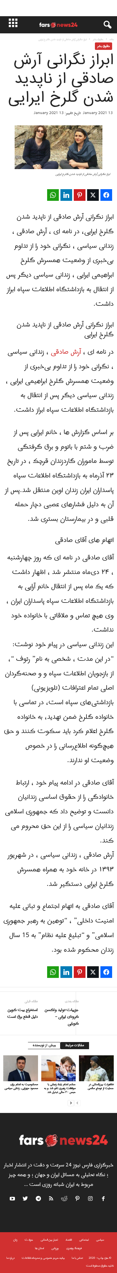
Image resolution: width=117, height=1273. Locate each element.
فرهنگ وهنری (74, 1248)
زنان (15, 1240)
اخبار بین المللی (49, 1240)
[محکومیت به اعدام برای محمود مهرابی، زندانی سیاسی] (20, 1068)
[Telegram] (38, 1199)
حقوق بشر (98, 39)
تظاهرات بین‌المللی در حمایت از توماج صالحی (101, 1086)
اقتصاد (68, 1240)
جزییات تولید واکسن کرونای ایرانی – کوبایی (62, 1017)
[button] (104, 25)
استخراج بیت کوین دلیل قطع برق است (22, 1013)
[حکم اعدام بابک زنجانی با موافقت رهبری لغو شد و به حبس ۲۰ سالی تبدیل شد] (58, 1068)
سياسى (100, 1240)
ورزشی (55, 1248)
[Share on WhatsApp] (53, 195)
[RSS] (51, 1199)
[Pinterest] (77, 1199)
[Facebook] (103, 1199)
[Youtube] (13, 1199)
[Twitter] (25, 1199)
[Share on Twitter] (93, 195)
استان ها (39, 1248)
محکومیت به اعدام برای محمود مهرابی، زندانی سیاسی (21, 1086)
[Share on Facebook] (106, 195)
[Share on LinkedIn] (66, 195)
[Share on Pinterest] (79, 195)
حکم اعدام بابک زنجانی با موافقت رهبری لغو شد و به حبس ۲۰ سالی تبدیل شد (60, 1088)
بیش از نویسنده (44, 1046)
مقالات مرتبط (75, 1046)
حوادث (29, 1240)
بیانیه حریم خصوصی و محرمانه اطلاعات (43, 1258)
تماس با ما (77, 1258)
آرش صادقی (67, 352)
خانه (112, 39)
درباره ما (10, 1258)
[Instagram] (90, 1199)
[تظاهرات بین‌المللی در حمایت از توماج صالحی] (96, 1068)
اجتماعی (84, 1240)
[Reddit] (64, 1199)
